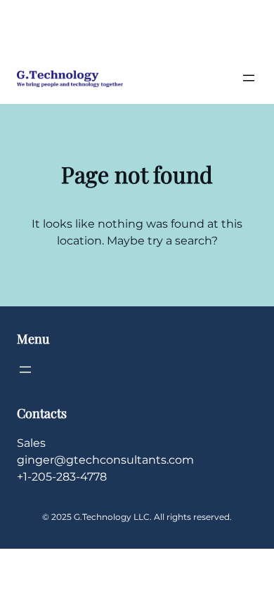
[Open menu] (248, 78)
